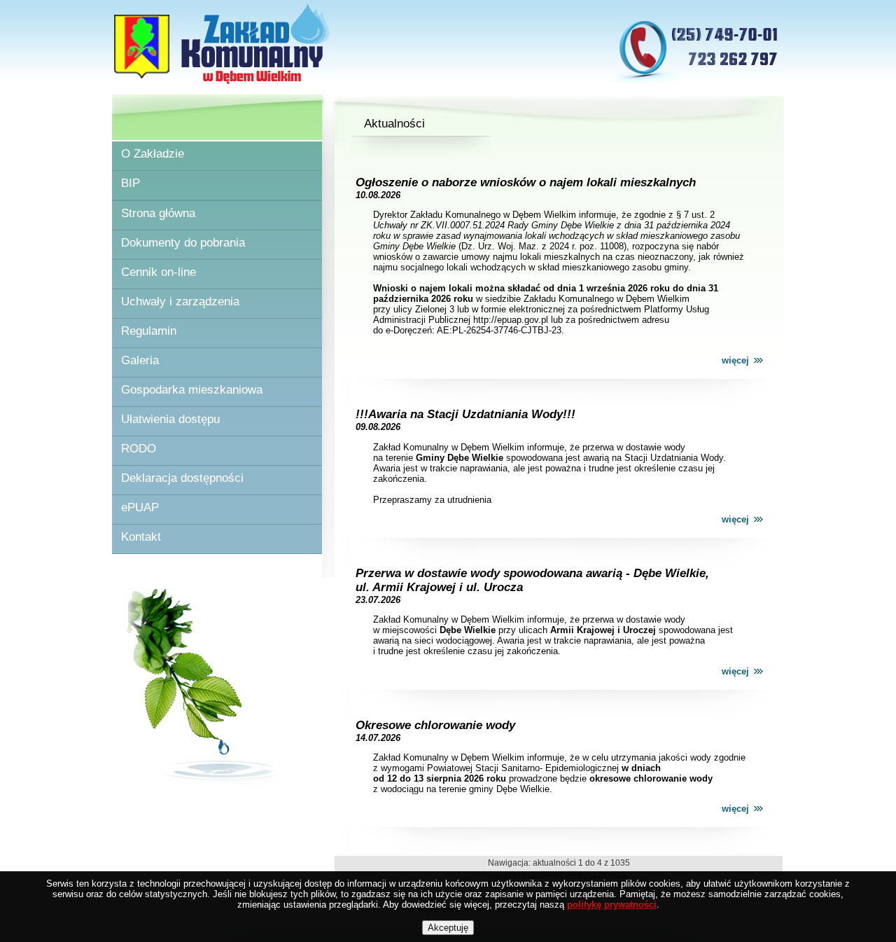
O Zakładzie (152, 153)
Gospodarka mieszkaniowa (191, 389)
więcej (735, 360)
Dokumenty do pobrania (183, 242)
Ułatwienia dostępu (170, 419)
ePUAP (140, 507)
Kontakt (141, 536)
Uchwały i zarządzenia (180, 301)
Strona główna (158, 213)
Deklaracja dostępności (182, 478)
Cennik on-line (158, 272)
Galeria (140, 360)
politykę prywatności (612, 904)
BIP (130, 183)
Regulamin (148, 331)
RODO (138, 448)
